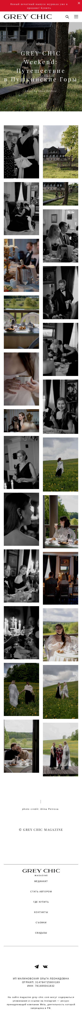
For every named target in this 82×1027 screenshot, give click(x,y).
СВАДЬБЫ (41, 933)
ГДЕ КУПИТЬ (41, 902)
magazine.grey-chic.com (34, 997)
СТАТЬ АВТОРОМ (41, 891)
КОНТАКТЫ (41, 912)
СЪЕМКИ (41, 922)
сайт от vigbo (41, 1018)
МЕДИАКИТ (41, 881)
